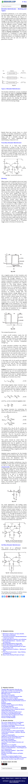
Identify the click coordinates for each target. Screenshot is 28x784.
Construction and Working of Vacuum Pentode (12, 725)
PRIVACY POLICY (10, 778)
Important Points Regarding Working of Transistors (13, 757)
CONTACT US (18, 778)
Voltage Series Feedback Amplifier (9, 697)
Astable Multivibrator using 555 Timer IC (13, 645)
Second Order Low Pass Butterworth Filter (11, 696)
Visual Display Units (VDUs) (8, 726)
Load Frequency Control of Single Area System (12, 709)
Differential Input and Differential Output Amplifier (13, 746)
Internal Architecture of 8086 (8, 716)
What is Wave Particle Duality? (8, 740)
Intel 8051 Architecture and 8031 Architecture (12, 699)
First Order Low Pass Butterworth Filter (11, 713)
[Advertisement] (14, 55)
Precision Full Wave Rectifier (8, 717)
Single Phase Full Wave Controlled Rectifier (12, 690)
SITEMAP (24, 778)
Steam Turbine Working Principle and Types (13, 654)
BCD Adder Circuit (5, 693)
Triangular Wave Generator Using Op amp (11, 689)
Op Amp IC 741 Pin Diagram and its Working (12, 704)
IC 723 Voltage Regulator (7, 706)
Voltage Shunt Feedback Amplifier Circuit (11, 712)
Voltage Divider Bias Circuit (8, 710)
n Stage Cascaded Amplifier (8, 735)
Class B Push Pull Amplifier (8, 695)
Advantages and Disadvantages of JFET (11, 723)
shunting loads (5, 466)
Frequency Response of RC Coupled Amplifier (12, 730)
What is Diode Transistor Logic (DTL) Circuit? (12, 759)
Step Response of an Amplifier (8, 744)
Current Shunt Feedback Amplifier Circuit (11, 756)
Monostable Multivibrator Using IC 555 (12, 643)
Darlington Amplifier (6, 703)
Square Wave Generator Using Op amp (10, 692)
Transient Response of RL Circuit (9, 707)
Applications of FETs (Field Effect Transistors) (12, 736)
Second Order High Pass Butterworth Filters (12, 714)
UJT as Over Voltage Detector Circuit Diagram (12, 722)
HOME (3, 778)
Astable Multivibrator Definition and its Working (14, 639)
